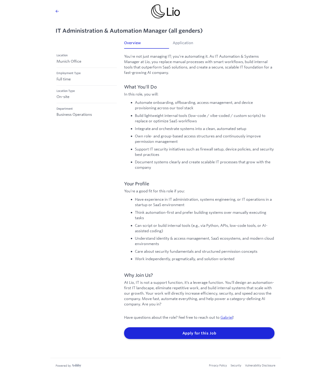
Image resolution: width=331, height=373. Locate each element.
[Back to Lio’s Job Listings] (57, 11)
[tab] (146, 44)
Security (236, 365)
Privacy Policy (218, 365)
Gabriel (226, 317)
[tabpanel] (199, 196)
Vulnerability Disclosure (260, 365)
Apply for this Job (199, 333)
